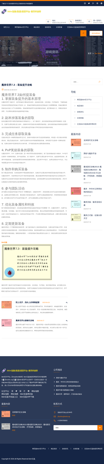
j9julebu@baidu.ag (64, 416)
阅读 (13, 415)
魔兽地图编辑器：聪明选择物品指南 (68, 386)
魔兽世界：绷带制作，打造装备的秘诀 (69, 394)
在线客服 (59, 27)
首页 (90, 53)
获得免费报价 (96, 33)
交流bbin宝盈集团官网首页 (76, 27)
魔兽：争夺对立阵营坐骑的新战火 (93, 190)
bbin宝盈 (32, 459)
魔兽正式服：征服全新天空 (93, 216)
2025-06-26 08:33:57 (10, 90)
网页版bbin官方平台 (22, 27)
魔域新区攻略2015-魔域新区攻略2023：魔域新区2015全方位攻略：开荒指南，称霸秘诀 (93, 173)
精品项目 (37, 27)
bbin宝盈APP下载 (27, 397)
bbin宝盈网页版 (26, 394)
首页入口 (7, 27)
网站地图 (35, 391)
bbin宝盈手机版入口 (10, 397)
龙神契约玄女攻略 (91, 140)
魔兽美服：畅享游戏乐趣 (93, 203)
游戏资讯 (48, 27)
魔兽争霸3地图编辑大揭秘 (65, 390)
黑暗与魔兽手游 (90, 153)
